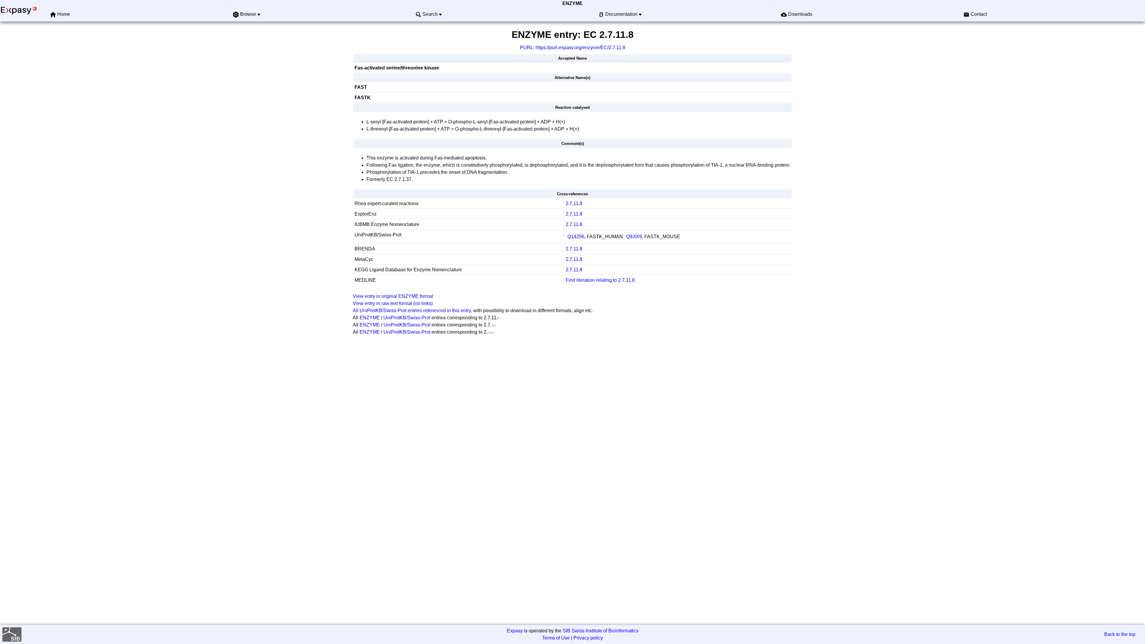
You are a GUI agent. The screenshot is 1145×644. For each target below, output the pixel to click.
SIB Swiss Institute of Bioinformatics (600, 630)
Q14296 (575, 236)
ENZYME (572, 3)
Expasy (515, 630)
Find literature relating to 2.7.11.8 (600, 280)
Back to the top (1119, 634)
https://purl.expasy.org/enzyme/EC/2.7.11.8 (580, 47)
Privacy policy (588, 637)
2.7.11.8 (574, 203)
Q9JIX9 (634, 236)
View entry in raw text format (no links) (393, 303)
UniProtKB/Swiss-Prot (406, 317)
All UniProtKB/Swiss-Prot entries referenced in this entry (412, 310)
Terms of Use (556, 637)
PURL (526, 47)
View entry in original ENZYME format (393, 296)
